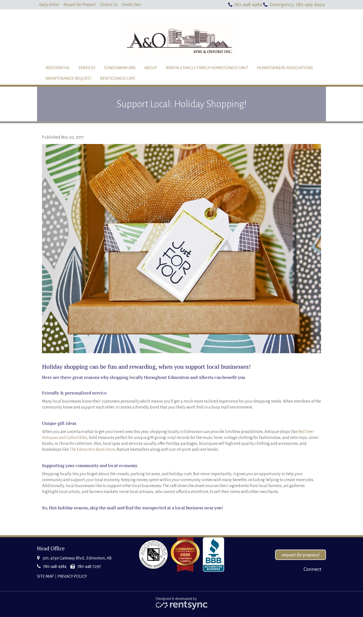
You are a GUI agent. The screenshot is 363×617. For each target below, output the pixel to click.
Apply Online (49, 4)
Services (87, 68)
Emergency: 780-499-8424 (297, 4)
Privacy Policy (72, 576)
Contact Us (108, 4)
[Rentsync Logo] (182, 603)
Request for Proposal (79, 4)
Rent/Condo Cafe (117, 78)
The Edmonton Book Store (92, 449)
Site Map (45, 576)
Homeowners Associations (285, 68)
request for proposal (300, 554)
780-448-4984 (248, 4)
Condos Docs (131, 4)
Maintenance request (68, 78)
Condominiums (120, 68)
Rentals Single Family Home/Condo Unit (207, 68)
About (150, 68)
